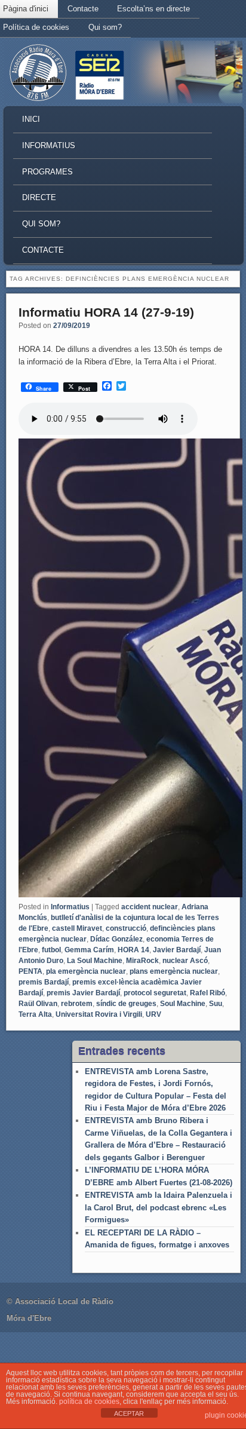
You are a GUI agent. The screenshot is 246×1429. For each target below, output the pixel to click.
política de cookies (89, 1401)
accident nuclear (149, 907)
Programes (47, 171)
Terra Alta (35, 1014)
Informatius (48, 145)
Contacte (83, 8)
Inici (31, 119)
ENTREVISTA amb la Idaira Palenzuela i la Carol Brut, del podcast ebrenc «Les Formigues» (158, 1207)
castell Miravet (77, 928)
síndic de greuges (126, 1003)
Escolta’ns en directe (153, 8)
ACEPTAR (129, 1413)
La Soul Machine (94, 960)
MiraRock (142, 960)
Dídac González (116, 939)
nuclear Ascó (185, 960)
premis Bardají (44, 982)
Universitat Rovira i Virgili (99, 1014)
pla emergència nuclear (86, 971)
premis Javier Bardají (83, 993)
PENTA (30, 971)
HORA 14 (133, 950)
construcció (126, 928)
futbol (51, 950)
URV (153, 1014)
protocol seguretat (155, 993)
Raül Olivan (38, 1003)
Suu (215, 1003)
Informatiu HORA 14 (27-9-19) (106, 312)
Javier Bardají (177, 950)
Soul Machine (182, 1003)
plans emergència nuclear (174, 971)
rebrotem (77, 1003)
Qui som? (105, 27)
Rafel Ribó (207, 993)
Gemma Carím (89, 950)
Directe (39, 197)
